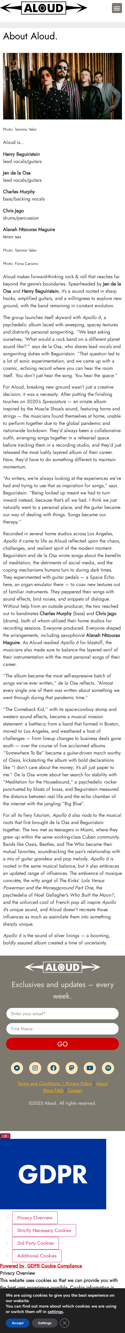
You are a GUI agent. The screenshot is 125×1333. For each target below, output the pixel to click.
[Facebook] (53, 1068)
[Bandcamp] (17, 1068)
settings (55, 1312)
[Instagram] (35, 1068)
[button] (117, 8)
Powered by (41, 1265)
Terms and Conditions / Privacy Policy (55, 1083)
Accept (17, 1323)
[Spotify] (108, 1068)
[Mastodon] (72, 1068)
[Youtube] (90, 1068)
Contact (75, 1090)
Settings (45, 1323)
